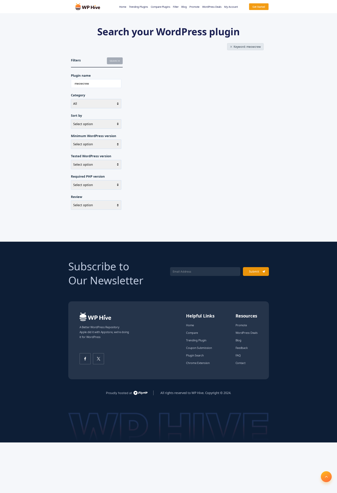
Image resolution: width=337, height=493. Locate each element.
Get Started (258, 6)
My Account (231, 6)
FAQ (238, 355)
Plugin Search (195, 355)
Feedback (242, 348)
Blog (184, 6)
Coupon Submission (199, 348)
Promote (194, 6)
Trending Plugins (138, 6)
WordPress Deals (212, 6)
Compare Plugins (160, 6)
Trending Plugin (196, 340)
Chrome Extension (198, 363)
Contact (241, 363)
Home (122, 6)
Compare (192, 333)
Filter (176, 6)
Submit (254, 271)
